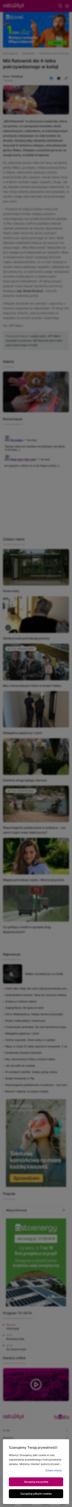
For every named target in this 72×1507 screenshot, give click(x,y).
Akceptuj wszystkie (36, 1481)
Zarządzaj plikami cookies (36, 1493)
